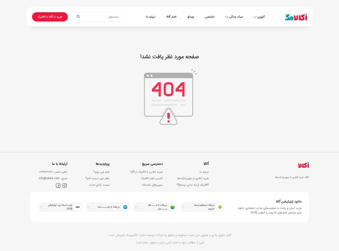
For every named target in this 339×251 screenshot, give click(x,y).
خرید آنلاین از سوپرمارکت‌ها (193, 178)
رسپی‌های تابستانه (152, 185)
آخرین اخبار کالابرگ (152, 178)
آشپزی (261, 17)
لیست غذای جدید (99, 185)
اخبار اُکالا (171, 17)
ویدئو (190, 17)
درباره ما (150, 17)
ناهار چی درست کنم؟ (97, 178)
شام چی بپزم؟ (101, 172)
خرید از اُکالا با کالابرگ (50, 17)
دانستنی (209, 17)
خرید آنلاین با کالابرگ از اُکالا (146, 172)
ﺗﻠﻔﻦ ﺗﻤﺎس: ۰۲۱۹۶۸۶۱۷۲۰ (53, 172)
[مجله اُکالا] (296, 16)
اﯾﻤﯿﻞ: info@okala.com (53, 178)
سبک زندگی (236, 17)
